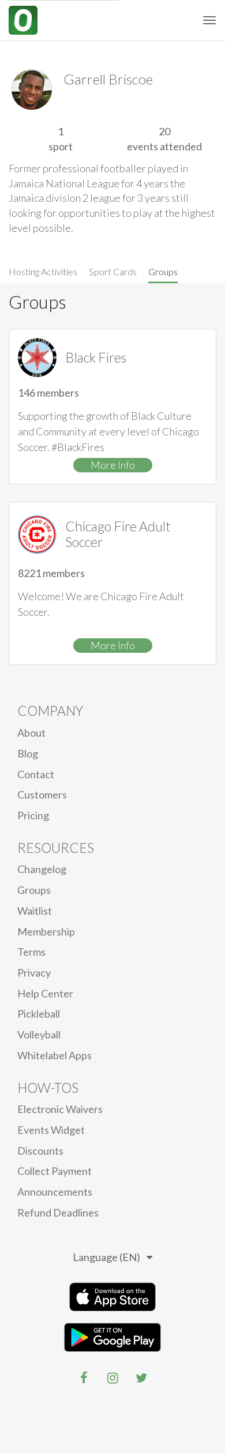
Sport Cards (113, 271)
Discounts (40, 1150)
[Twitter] (141, 1377)
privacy (34, 972)
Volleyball (39, 1034)
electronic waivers (60, 1109)
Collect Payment (54, 1170)
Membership (46, 931)
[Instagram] (112, 1377)
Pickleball (38, 1013)
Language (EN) (106, 1257)
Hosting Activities (43, 271)
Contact (35, 774)
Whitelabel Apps (54, 1055)
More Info (113, 465)
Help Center (45, 993)
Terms (31, 951)
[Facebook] (83, 1377)
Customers (42, 794)
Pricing (33, 815)
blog (27, 753)
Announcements (54, 1191)
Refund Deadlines (58, 1212)
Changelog (41, 869)
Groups (163, 271)
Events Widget (51, 1129)
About (31, 732)
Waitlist (34, 910)
